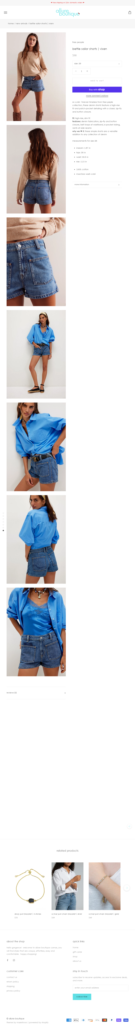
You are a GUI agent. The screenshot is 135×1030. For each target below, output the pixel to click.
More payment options (97, 95)
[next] (127, 888)
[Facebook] (8, 960)
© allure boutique (15, 1018)
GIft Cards (77, 952)
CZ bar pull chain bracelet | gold (104, 914)
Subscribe (82, 997)
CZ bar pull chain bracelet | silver (67, 914)
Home (11, 23)
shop (75, 956)
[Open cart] (130, 12)
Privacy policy (13, 991)
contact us (12, 977)
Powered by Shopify (38, 1022)
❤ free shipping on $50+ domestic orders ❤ (67, 3)
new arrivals (21, 23)
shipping (11, 986)
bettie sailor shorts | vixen (42, 23)
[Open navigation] (5, 12)
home (75, 947)
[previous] (8, 888)
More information (81, 185)
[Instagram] (14, 960)
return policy (13, 982)
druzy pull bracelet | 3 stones (28, 914)
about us (77, 961)
